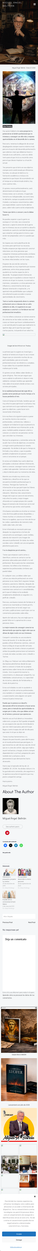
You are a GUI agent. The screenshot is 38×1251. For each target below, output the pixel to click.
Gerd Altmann (19, 346)
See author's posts (12, 826)
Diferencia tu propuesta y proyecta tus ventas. (9, 879)
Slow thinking (7, 126)
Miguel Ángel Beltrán (18, 68)
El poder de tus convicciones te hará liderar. (9, 901)
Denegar (19, 1240)
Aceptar (19, 1234)
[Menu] (34, 4)
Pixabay (28, 346)
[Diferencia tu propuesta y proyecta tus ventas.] (9, 872)
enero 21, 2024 (30, 68)
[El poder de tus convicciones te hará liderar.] (9, 894)
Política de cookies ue (16, 1247)
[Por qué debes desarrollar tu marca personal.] (24, 872)
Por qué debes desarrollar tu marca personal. (24, 879)
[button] (35, 1196)
